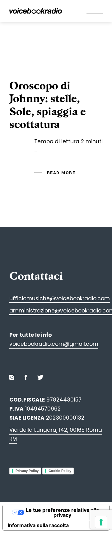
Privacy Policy (27, 471)
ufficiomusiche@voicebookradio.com (59, 298)
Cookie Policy (60, 471)
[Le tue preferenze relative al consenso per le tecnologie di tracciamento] (101, 522)
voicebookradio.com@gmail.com (53, 344)
